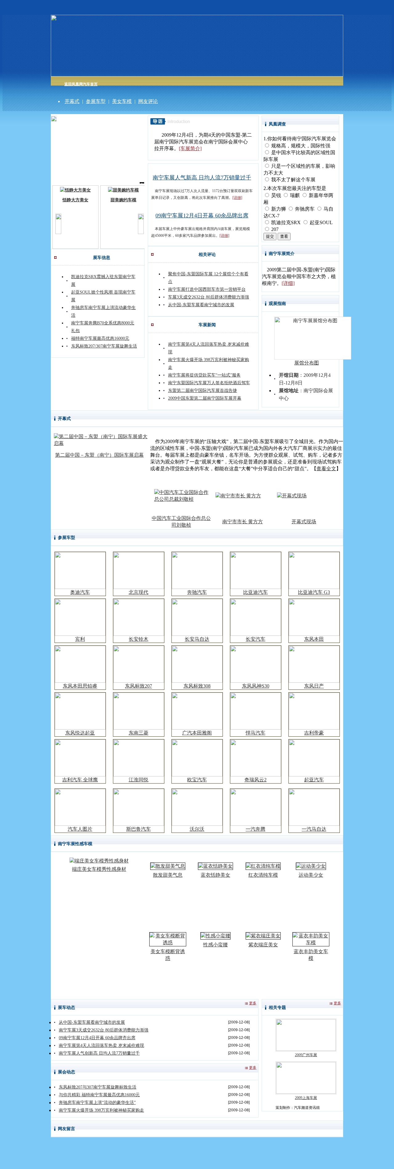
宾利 (80, 639)
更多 (252, 1003)
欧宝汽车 (197, 779)
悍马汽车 (255, 732)
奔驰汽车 (197, 592)
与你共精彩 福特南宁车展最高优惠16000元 (99, 1095)
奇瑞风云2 (255, 779)
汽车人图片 (80, 829)
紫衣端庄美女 (263, 944)
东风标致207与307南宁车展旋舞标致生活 (97, 1087)
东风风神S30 (255, 686)
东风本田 (314, 639)
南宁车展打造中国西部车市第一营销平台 (207, 289)
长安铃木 (138, 639)
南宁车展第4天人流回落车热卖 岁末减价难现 (101, 1045)
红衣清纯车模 (263, 875)
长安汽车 (255, 639)
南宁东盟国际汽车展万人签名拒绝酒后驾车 (209, 383)
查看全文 (326, 468)
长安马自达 (197, 639)
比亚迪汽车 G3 (314, 592)
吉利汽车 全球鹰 (80, 779)
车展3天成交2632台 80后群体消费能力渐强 (208, 297)
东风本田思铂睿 (80, 686)
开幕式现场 (303, 521)
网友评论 (148, 101)
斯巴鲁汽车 (138, 829)
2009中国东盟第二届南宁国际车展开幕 (204, 398)
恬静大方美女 (75, 200)
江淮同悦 (138, 779)
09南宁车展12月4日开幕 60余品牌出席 (201, 215)
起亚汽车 (314, 779)
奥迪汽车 (80, 592)
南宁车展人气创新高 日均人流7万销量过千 (99, 1053)
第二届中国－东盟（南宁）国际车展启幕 (99, 455)
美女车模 (122, 101)
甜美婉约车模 (123, 200)
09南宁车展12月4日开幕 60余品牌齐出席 (97, 1037)
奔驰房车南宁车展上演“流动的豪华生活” (97, 1102)
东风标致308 (197, 686)
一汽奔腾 (255, 829)
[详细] (237, 198)
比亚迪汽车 (255, 592)
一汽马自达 (314, 829)
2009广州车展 (306, 1055)
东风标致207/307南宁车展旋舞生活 (104, 346)
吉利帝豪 (314, 732)
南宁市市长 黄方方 (242, 521)
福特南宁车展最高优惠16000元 (100, 338)
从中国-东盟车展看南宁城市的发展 (201, 305)
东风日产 (314, 686)
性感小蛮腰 (215, 944)
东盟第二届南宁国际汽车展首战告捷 (202, 390)
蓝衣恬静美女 (215, 875)
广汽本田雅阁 (197, 732)
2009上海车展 (306, 1098)
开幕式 (72, 101)
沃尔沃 (197, 829)
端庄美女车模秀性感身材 (99, 869)
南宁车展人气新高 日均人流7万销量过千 (202, 178)
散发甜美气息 (168, 875)
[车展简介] (190, 148)
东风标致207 (138, 686)
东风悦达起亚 (80, 732)
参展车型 (96, 101)
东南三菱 (138, 732)
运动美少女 (311, 875)
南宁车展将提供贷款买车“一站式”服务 (204, 375)
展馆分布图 (306, 362)
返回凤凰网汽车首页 (81, 84)
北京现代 (138, 592)
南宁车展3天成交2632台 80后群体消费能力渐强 (103, 1030)
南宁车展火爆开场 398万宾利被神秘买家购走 (101, 1110)
